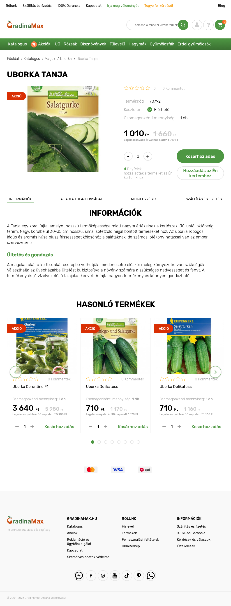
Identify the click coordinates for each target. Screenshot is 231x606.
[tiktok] (127, 575)
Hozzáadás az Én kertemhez (200, 173)
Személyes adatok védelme (88, 557)
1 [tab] (92, 442)
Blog (221, 6)
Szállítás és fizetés (37, 6)
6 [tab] (125, 442)
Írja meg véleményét (123, 6)
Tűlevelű (117, 44)
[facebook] (91, 575)
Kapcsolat (94, 6)
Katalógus (17, 44)
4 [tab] (112, 442)
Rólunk (11, 6)
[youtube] (115, 575)
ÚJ (57, 44)
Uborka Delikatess (102, 386)
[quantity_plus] (32, 426)
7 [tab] (132, 442)
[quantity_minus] (17, 426)
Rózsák (70, 44)
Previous (16, 372)
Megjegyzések (144, 199)
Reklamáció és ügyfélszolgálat (79, 542)
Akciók (44, 44)
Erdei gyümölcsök (194, 44)
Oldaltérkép (131, 546)
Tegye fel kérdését (158, 6)
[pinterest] (139, 575)
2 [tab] (99, 442)
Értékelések (186, 546)
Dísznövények (93, 44)
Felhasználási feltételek (140, 540)
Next (215, 372)
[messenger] (79, 575)
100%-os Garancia (191, 533)
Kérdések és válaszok (193, 540)
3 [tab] (105, 442)
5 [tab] (118, 442)
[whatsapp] (151, 575)
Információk (20, 199)
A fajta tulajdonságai (81, 199)
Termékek (129, 533)
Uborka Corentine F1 (30, 386)
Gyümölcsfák (162, 44)
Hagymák (137, 44)
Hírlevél (128, 526)
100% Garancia (68, 6)
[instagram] (103, 575)
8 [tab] (138, 442)
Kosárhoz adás (200, 156)
